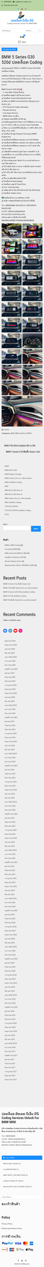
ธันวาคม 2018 (10, 1003)
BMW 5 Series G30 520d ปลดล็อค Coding (19, 592)
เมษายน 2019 (10, 987)
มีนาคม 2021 (10, 894)
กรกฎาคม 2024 (11, 733)
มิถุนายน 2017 (10, 1075)
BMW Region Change (13, 474)
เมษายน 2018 (10, 1035)
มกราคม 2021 (10, 902)
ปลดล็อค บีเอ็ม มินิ (22, 20)
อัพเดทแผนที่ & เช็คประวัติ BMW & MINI (19, 565)
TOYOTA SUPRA (11, 506)
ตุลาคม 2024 (9, 721)
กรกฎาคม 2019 (11, 975)
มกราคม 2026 (10, 661)
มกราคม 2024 (10, 758)
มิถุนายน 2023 (10, 786)
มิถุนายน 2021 (10, 882)
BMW (12, 433)
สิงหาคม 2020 (10, 923)
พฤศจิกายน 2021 (11, 862)
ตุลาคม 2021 (9, 866)
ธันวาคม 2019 (10, 955)
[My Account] (21, 37)
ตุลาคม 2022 (9, 818)
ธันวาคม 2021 (10, 858)
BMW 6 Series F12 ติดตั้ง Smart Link (17, 584)
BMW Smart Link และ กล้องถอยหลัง (18, 478)
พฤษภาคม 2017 (11, 1079)
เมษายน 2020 (10, 939)
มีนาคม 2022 (10, 846)
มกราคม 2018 (10, 1047)
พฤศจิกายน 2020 (11, 910)
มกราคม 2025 (10, 709)
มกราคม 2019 (10, 999)
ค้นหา (5, 524)
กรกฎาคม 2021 (11, 878)
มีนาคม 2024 (10, 749)
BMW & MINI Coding (12, 545)
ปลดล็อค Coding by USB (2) (13, 1181)
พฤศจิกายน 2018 (11, 1007)
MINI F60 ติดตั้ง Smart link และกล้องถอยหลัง (19, 600)
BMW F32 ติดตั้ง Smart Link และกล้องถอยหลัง (20, 588)
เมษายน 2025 (10, 697)
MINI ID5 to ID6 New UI (13, 494)
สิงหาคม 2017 (10, 1067)
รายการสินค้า (10, 1158)
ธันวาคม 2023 (10, 762)
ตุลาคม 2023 (9, 770)
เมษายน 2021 (10, 890)
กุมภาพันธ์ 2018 (11, 1043)
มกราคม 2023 (10, 806)
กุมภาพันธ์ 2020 (11, 947)
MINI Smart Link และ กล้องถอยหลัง (18, 498)
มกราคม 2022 (10, 854)
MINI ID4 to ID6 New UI (13, 490)
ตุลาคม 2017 (9, 1059)
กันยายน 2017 (10, 1063)
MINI (6, 486)
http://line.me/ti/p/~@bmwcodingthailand (18, 220)
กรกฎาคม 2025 (11, 685)
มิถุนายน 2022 (10, 834)
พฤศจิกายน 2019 (11, 959)
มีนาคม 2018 (10, 1039)
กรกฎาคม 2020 (11, 927)
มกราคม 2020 (10, 951)
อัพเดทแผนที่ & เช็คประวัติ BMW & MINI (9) (17, 1186)
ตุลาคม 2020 (9, 914)
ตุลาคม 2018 (9, 1011)
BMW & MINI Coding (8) (12, 1163)
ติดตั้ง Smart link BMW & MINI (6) (15, 1175)
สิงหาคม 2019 (10, 971)
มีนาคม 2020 (10, 943)
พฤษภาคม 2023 (11, 790)
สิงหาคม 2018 (10, 1019)
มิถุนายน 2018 (10, 1027)
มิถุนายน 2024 (10, 737)
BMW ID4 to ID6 (11, 470)
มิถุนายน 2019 (10, 979)
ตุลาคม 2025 (9, 673)
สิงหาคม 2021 (10, 874)
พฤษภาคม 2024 (11, 741)
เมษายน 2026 (10, 649)
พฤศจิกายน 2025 (11, 669)
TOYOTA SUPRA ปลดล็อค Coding (18, 510)
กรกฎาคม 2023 (11, 782)
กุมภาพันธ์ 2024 (11, 754)
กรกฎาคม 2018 (11, 1023)
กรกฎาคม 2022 (11, 830)
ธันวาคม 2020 (10, 906)
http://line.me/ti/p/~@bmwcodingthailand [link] (17, 1145)
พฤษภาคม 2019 (11, 983)
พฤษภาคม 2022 (11, 838)
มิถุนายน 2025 (10, 689)
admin (6, 430)
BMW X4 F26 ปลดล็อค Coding (14, 596)
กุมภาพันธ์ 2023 (11, 802)
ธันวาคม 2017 (10, 1051)
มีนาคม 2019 (10, 991)
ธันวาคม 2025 (10, 665)
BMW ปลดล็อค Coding (23, 433)
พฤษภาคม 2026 (11, 645)
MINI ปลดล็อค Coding (13, 502)
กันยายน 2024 (10, 725)
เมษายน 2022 (10, 842)
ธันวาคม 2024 (10, 713)
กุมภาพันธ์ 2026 (11, 657)
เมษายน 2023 (10, 794)
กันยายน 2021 (10, 870)
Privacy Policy (7, 1224)
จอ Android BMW (11, 549)
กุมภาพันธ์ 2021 (11, 898)
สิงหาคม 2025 (10, 681)
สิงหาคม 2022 (10, 826)
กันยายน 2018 (10, 1015)
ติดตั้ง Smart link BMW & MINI (16, 553)
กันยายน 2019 (10, 967)
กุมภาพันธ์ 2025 (11, 705)
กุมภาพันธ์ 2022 (11, 850)
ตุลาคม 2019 (9, 963)
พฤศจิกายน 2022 (11, 814)
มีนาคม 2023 (10, 798)
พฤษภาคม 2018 (11, 1031)
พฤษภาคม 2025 (11, 693)
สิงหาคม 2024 (10, 729)
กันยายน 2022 (10, 822)
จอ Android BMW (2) (11, 1169)
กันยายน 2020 (10, 919)
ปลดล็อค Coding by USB (14, 557)
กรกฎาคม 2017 (11, 1071)
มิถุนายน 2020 (10, 931)
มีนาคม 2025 (10, 701)
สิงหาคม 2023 (10, 778)
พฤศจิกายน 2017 (11, 1055)
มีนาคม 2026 (10, 653)
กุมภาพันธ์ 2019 (11, 995)
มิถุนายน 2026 (10, 641)
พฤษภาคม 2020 (11, 935)
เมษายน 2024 (10, 745)
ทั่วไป (7, 514)
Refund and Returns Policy (12, 1228)
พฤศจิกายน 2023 (11, 766)
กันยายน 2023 (10, 774)
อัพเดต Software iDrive (13, 561)
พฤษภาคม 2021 (11, 886)
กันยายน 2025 (10, 677)
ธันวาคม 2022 (10, 810)
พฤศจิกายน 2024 (11, 717)
